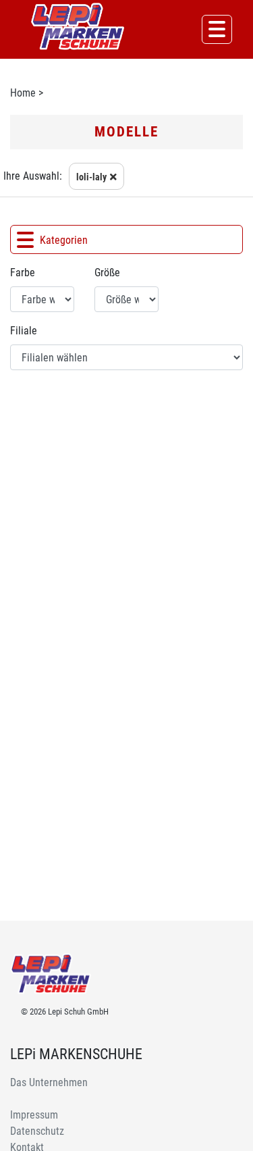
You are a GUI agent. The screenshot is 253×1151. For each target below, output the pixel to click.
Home (23, 92)
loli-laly (91, 177)
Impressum (34, 1114)
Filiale (23, 330)
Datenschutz (37, 1131)
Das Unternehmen (49, 1082)
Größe (107, 272)
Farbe (22, 272)
